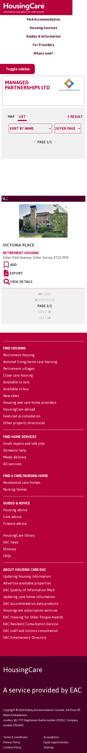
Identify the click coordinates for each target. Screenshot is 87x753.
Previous (46, 300)
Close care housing (18, 375)
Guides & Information (43, 36)
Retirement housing (19, 355)
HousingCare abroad (19, 409)
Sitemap (49, 747)
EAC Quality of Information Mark (29, 590)
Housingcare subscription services (30, 610)
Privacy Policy (11, 742)
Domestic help (14, 450)
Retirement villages (19, 368)
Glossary (9, 549)
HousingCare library (19, 535)
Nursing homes (15, 489)
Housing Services (43, 28)
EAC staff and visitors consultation (30, 631)
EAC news (11, 542)
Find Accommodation (43, 19)
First (47, 294)
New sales (11, 396)
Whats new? (43, 53)
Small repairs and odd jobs (24, 443)
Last (43, 318)
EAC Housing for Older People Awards (33, 617)
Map (11, 116)
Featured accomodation (22, 416)
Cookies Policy (12, 747)
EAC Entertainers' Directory (25, 637)
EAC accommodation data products (30, 603)
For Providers (43, 45)
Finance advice (15, 523)
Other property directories (24, 423)
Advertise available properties (27, 583)
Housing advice (15, 510)
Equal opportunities (56, 742)
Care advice (12, 517)
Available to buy (16, 389)
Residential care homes (21, 482)
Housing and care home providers (29, 402)
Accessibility (51, 737)
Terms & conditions (15, 737)
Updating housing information (27, 576)
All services (12, 464)
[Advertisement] (43, 177)
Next (43, 312)
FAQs (7, 556)
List (22, 116)
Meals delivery (14, 457)
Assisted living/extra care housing (30, 362)
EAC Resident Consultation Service (30, 624)
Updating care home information (29, 597)
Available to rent (16, 382)
